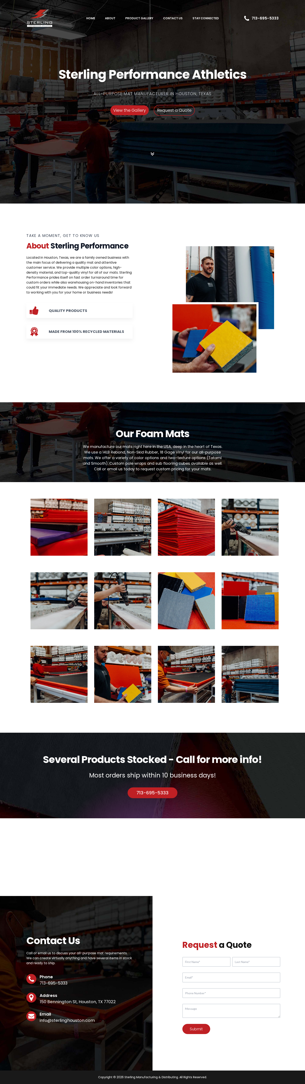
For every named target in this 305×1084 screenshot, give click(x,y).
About (110, 18)
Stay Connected (206, 18)
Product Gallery (139, 18)
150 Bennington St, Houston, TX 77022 (78, 1002)
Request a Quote (174, 110)
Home (90, 18)
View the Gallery (129, 110)
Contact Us (173, 18)
